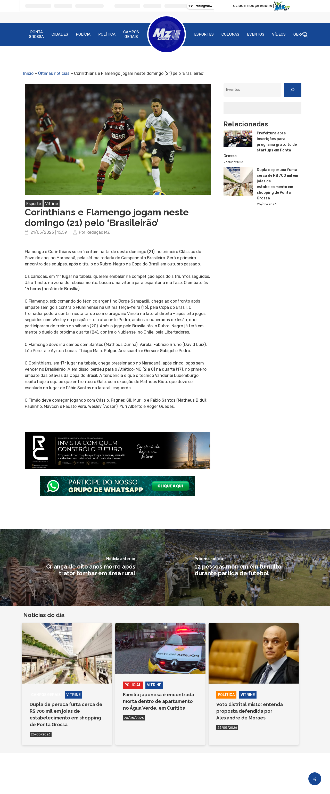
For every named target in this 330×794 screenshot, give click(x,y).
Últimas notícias (53, 73)
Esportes (204, 34)
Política (107, 34)
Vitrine (51, 203)
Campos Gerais (131, 34)
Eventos (255, 34)
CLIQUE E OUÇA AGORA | (253, 6)
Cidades (60, 34)
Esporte (33, 203)
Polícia (83, 34)
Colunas (230, 34)
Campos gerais (46, 695)
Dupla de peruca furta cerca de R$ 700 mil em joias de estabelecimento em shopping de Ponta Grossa (277, 184)
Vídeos (279, 34)
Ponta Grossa (36, 34)
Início (28, 73)
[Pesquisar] (292, 90)
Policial (133, 685)
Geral (299, 34)
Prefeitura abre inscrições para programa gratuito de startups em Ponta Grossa (260, 144)
